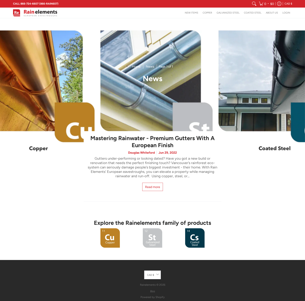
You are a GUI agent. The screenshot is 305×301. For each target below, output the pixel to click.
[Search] (254, 4)
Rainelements (148, 284)
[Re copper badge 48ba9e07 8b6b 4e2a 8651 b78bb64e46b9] (110, 238)
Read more (152, 187)
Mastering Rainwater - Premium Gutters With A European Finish (152, 142)
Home (136, 66)
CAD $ (288, 3)
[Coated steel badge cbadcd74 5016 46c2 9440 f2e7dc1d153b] (194, 238)
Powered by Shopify (152, 297)
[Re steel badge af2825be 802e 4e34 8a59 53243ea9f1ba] (152, 238)
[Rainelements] (35, 13)
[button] (266, 4)
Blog (152, 291)
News (150, 66)
